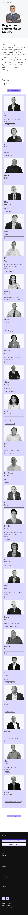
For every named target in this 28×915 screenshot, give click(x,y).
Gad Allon (6, 114)
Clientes (3, 860)
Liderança (4, 886)
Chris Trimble (7, 762)
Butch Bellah (6, 176)
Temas (3, 884)
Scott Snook (6, 703)
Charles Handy (7, 383)
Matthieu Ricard (7, 647)
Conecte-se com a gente (14, 844)
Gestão (3, 888)
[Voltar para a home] (7, 2)
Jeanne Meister (7, 560)
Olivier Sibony (6, 674)
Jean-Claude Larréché (8, 474)
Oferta (3, 864)
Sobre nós (4, 853)
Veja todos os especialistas (14, 90)
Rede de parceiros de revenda (8, 880)
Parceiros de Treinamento (7, 871)
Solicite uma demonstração (14, 840)
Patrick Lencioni (7, 503)
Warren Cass (7, 232)
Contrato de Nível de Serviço (8, 907)
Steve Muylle (6, 587)
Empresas (4, 866)
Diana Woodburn (8, 793)
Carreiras (4, 855)
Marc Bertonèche (8, 203)
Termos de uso (5, 910)
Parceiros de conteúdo (7, 877)
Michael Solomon (7, 732)
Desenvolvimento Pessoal (7, 891)
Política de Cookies (6, 905)
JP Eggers (6, 259)
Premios (3, 857)
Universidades (5, 868)
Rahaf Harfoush (7, 412)
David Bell (6, 145)
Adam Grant (6, 320)
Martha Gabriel (7, 292)
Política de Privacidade (7, 903)
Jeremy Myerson (7, 618)
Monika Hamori (7, 352)
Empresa (4, 850)
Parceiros (4, 875)
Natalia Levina (7, 527)
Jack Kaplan (6, 444)
